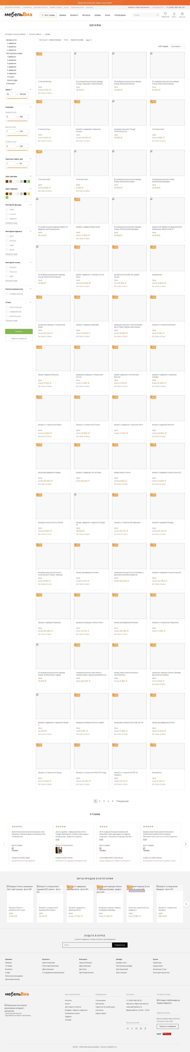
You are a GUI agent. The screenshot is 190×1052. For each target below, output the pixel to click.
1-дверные (11, 56)
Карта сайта (101, 1013)
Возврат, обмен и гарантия (76, 1010)
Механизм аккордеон (14, 976)
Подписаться (120, 945)
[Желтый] (28, 193)
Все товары (50, 15)
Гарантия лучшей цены (105, 1007)
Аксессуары (12, 80)
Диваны (62, 15)
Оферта (68, 1016)
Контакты (89, 7)
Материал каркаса (14, 231)
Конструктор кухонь (161, 972)
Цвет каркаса (11, 189)
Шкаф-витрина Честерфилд (23, 860)
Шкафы (97, 15)
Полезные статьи (77, 7)
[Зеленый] (28, 181)
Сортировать (176, 46)
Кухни (107, 15)
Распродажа (120, 15)
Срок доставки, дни (14, 159)
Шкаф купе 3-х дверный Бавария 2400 (71, 860)
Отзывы (68, 1020)
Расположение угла (14, 289)
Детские (82, 969)
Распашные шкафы (14, 53)
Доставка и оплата (41, 7)
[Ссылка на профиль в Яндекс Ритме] (145, 1028)
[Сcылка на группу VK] (127, 1028)
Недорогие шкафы (77, 40)
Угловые (10, 77)
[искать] (157, 15)
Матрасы (86, 15)
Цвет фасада (11, 176)
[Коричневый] (10, 181)
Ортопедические (12, 979)
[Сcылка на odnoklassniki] (132, 1028)
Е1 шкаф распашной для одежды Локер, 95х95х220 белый (159, 860)
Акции (66, 7)
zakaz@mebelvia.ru (134, 1007)
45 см (66, 40)
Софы (7, 972)
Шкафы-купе (11, 40)
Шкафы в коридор (55, 40)
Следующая (122, 801)
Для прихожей (122, 969)
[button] (128, 124)
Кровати (74, 15)
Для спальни (121, 972)
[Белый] (14, 181)
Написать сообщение (167, 1026)
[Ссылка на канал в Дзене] (140, 1028)
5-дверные (11, 70)
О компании (27, 7)
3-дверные (11, 46)
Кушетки (8, 969)
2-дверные (11, 43)
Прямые (8, 962)
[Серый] (21, 181)
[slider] (7, 98)
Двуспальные (48, 969)
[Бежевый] (17, 181)
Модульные (158, 966)
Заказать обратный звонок (138, 7)
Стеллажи (10, 83)
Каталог (68, 1000)
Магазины (100, 1003)
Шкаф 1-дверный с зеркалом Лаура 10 (114, 860)
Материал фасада (13, 205)
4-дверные (11, 50)
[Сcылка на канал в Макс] (136, 1028)
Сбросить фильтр (19, 338)
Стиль (8, 302)
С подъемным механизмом (53, 972)
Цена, (10, 89)
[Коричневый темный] (7, 181)
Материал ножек (13, 262)
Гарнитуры (157, 962)
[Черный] (25, 181)
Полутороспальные (50, 966)
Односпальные (48, 962)
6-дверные (11, 73)
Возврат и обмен (56, 7)
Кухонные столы (160, 969)
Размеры (9, 107)
